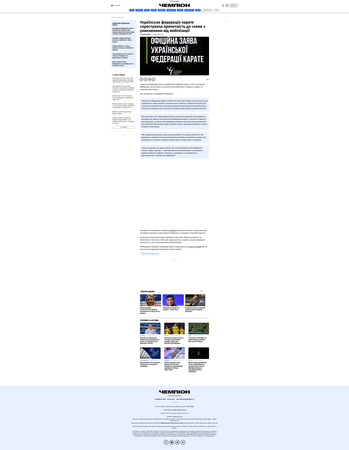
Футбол (139, 10)
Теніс (153, 10)
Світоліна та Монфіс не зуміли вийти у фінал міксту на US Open (197, 339)
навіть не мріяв (195, 247)
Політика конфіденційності (185, 399)
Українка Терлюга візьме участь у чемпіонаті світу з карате (122, 40)
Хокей (180, 10)
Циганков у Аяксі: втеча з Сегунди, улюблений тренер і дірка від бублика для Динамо (174, 340)
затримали (173, 230)
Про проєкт (171, 399)
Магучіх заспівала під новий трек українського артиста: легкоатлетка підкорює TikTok (150, 340)
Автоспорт (189, 10)
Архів (216, 10)
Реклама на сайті (160, 399)
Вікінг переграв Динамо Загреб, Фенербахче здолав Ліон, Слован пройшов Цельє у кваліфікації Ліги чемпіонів (197, 367)
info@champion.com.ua (179, 410)
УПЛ (132, 10)
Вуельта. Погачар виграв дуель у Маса (121, 112)
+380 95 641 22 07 (177, 416)
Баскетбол (171, 10)
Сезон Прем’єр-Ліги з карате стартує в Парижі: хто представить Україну (122, 56)
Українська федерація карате (150, 253)
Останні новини (118, 75)
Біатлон (161, 10)
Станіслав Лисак (145, 34)
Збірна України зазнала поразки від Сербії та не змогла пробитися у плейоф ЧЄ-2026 (123, 120)
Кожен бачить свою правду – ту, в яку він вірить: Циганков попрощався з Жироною (123, 106)
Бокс (147, 10)
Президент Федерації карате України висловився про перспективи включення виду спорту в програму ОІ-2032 (123, 31)
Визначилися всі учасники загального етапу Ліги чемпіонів (150, 364)
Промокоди (174, 402)
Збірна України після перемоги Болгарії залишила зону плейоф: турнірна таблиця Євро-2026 (173, 366)
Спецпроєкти (207, 10)
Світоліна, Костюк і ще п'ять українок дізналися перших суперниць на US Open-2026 (123, 80)
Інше (197, 10)
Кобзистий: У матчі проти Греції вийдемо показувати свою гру (122, 98)
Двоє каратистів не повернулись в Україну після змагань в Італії (122, 64)
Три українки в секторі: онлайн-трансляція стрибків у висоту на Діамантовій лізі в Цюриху (123, 89)
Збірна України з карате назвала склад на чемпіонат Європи (122, 48)
